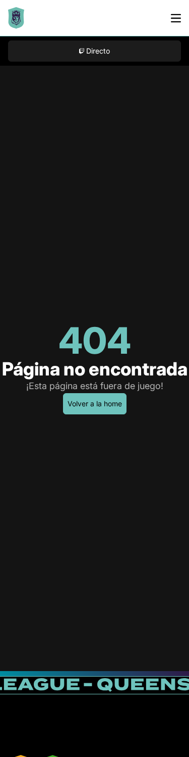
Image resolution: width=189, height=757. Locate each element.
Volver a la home (95, 403)
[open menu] (176, 18)
